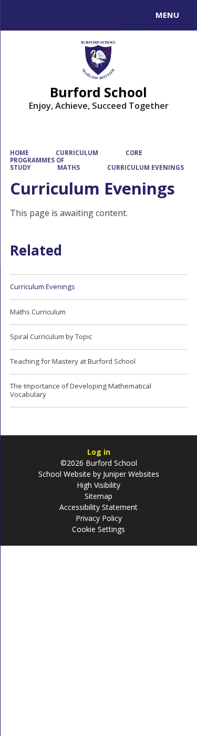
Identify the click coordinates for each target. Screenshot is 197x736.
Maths (68, 167)
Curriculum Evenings (145, 167)
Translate (87, 17)
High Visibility (98, 485)
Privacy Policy (99, 518)
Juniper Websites (130, 474)
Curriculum (77, 153)
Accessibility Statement (98, 507)
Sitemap (98, 496)
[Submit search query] (128, 13)
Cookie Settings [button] (98, 529)
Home (19, 153)
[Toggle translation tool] (46, 15)
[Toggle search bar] (20, 15)
